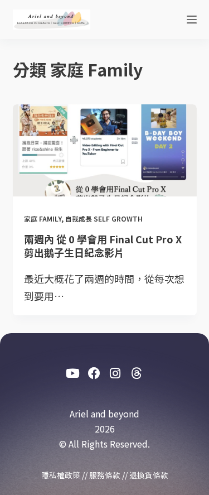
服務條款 (104, 474)
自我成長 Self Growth (104, 218)
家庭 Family (42, 218)
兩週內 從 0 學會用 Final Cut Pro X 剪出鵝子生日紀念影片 (103, 245)
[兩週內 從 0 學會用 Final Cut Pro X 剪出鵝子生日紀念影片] (105, 150)
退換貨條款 (148, 474)
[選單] (192, 20)
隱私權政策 (60, 474)
